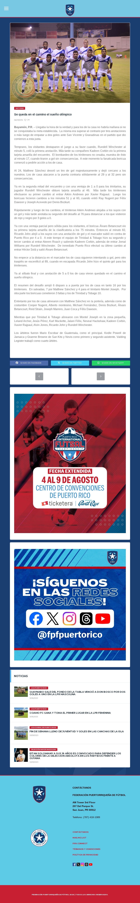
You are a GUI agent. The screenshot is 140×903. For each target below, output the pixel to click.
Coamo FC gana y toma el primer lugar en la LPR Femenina (70, 712)
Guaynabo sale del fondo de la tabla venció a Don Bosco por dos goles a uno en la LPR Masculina (77, 693)
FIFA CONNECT (80, 843)
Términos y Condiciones (86, 849)
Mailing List (79, 837)
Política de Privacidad (85, 855)
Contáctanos (81, 832)
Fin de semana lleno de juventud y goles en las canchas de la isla (77, 731)
